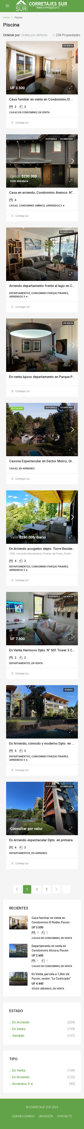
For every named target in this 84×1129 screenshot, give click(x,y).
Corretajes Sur (22, 307)
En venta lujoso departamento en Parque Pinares (45, 377)
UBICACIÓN (46, 1116)
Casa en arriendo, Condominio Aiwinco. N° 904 (44, 193)
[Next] (56, 889)
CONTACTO (64, 1116)
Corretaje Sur (22, 122)
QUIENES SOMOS (23, 1116)
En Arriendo (21, 1022)
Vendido (18, 1036)
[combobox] (38, 35)
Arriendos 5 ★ (22, 1084)
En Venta (18, 1029)
